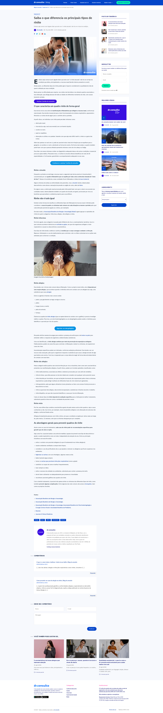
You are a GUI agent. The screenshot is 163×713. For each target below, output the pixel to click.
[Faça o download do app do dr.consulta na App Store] (44, 697)
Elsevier (38, 511)
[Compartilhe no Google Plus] (42, 34)
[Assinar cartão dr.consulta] (45, 101)
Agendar (114, 205)
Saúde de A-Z (84, 2)
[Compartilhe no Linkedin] (45, 34)
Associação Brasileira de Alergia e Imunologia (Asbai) (60, 211)
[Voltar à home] (41, 685)
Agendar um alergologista (65, 328)
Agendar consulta (123, 2)
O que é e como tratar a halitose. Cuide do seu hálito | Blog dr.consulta (57, 562)
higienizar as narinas (42, 454)
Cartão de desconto (71, 688)
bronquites (88, 484)
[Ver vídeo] (114, 112)
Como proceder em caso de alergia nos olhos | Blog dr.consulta (54, 580)
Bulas (67, 697)
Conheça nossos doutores (53, 547)
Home (65, 2)
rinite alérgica (51, 316)
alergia (49, 292)
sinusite (75, 183)
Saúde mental (96, 2)
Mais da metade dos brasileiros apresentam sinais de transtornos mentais (112, 147)
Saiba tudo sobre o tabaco (110, 172)
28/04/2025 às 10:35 (42, 582)
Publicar (91, 629)
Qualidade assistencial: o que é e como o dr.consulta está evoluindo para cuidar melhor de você (112, 662)
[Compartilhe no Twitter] (37, 34)
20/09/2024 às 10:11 (42, 564)
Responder (93, 573)
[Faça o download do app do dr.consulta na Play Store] (37, 697)
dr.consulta (40, 30)
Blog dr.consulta (38, 7)
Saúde (68, 690)
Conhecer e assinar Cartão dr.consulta (65, 163)
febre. (81, 185)
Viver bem (73, 2)
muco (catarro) (84, 179)
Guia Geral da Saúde (71, 695)
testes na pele (85, 335)
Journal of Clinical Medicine (44, 514)
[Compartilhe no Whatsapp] (39, 34)
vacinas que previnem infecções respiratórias (54, 461)
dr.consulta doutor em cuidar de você (113, 122)
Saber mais (107, 2)
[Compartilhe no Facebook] (34, 34)
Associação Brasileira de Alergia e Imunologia (49, 498)
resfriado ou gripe (61, 224)
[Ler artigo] (104, 23)
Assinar (106, 86)
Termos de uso (112, 709)
